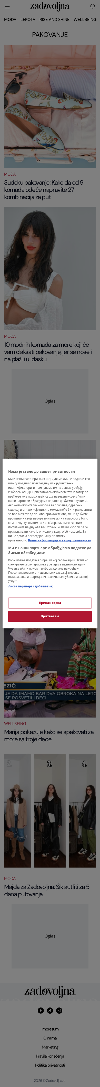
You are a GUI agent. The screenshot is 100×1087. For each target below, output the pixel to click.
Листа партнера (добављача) (31, 586)
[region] (50, 543)
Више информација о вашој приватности (59, 540)
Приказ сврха (50, 603)
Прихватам (50, 616)
